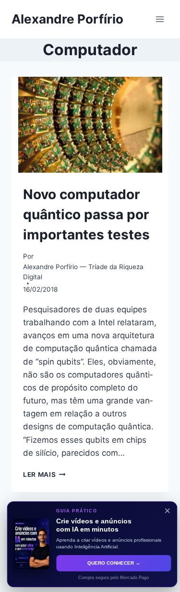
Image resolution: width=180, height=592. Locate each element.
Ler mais (44, 474)
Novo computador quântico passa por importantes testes (86, 214)
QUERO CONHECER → (111, 563)
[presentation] (90, 125)
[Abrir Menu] (159, 19)
